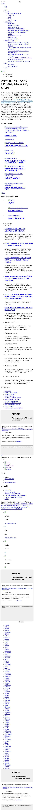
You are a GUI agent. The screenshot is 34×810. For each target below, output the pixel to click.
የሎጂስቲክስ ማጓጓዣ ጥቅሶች (13, 403)
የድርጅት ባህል (12, 20)
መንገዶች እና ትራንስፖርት (12, 399)
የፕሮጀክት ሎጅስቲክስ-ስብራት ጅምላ (18, 30)
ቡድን (9, 18)
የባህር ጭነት (11, 23)
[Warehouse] (11, 200)
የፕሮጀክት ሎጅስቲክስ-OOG (16, 29)
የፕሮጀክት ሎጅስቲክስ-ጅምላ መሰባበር (15, 495)
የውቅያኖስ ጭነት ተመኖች (8, 101)
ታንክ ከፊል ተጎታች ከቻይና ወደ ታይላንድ (20, 58)
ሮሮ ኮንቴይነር (23, 505)
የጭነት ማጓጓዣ (9, 406)
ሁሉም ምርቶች (17, 509)
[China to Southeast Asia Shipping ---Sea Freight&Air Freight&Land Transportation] (11, 158)
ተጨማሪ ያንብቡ (9, 139)
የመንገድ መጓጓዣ (15, 210)
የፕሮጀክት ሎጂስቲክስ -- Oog (15, 188)
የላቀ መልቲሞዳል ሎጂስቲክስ (25, 101)
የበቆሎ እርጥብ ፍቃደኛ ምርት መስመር (19, 61)
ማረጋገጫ (11, 15)
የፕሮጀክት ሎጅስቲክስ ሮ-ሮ (16, 145)
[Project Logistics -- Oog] (17, 185)
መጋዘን (10, 34)
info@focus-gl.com (10, 482)
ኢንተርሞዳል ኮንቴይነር (11, 401)
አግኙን (6, 68)
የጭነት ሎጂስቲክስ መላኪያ (12, 404)
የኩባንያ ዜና (11, 64)
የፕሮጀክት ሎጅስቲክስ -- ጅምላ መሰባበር (15, 169)
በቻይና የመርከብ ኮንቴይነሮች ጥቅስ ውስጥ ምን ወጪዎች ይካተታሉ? (19, 244)
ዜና (5, 63)
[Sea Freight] (9, 150)
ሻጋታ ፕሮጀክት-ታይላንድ (15, 59)
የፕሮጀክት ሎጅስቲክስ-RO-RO (13, 497)
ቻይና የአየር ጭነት (6, 102)
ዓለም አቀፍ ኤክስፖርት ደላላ (21, 99)
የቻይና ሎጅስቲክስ (13, 505)
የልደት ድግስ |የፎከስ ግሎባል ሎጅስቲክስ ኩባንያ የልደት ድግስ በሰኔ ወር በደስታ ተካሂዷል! (18, 260)
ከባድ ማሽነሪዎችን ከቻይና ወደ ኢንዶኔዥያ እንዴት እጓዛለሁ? (15, 230)
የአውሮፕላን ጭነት (13, 25)
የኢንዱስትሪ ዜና (12, 66)
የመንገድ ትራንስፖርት (14, 35)
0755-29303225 (9, 479)
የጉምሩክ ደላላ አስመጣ (11, 392)
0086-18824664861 (10, 538)
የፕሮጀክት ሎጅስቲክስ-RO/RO (17, 32)
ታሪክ (9, 17)
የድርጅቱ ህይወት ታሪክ (14, 13)
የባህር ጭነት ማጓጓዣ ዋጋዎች (13, 398)
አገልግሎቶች (8, 22)
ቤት (6, 10)
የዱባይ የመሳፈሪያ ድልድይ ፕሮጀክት (18, 42)
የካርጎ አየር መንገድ (10, 394)
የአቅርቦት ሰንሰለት (13, 39)
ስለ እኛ (7, 11)
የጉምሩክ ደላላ (12, 37)
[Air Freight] (14, 215)
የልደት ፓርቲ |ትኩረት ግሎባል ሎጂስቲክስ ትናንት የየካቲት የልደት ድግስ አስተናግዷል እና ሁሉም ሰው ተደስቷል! (18, 296)
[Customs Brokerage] (17, 132)
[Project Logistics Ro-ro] (14, 143)
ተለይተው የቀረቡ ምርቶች (12, 504)
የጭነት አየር (8, 391)
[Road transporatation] (18, 208)
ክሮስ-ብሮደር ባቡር (13, 27)
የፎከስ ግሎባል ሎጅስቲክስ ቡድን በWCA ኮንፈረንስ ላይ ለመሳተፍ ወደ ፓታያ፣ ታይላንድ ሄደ (18, 278)
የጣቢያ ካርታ (24, 504)
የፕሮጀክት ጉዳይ (9, 40)
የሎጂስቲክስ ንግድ (9, 396)
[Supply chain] (17, 175)
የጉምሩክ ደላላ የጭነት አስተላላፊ (14, 408)
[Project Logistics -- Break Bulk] (14, 166)
